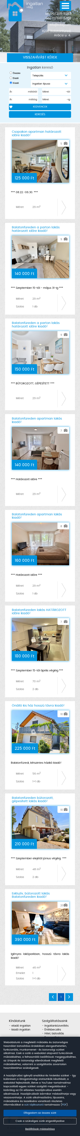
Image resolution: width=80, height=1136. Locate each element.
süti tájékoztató (34, 1105)
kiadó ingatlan (20, 1029)
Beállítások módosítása (40, 1129)
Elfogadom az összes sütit (40, 1113)
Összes (16, 73)
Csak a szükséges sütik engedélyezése (40, 1121)
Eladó (16, 78)
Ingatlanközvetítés (56, 1025)
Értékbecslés (52, 1029)
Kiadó (16, 83)
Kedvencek (40, 107)
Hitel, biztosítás (54, 1033)
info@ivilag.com (60, 25)
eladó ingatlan (21, 1025)
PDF (64, 1105)
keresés (40, 114)
